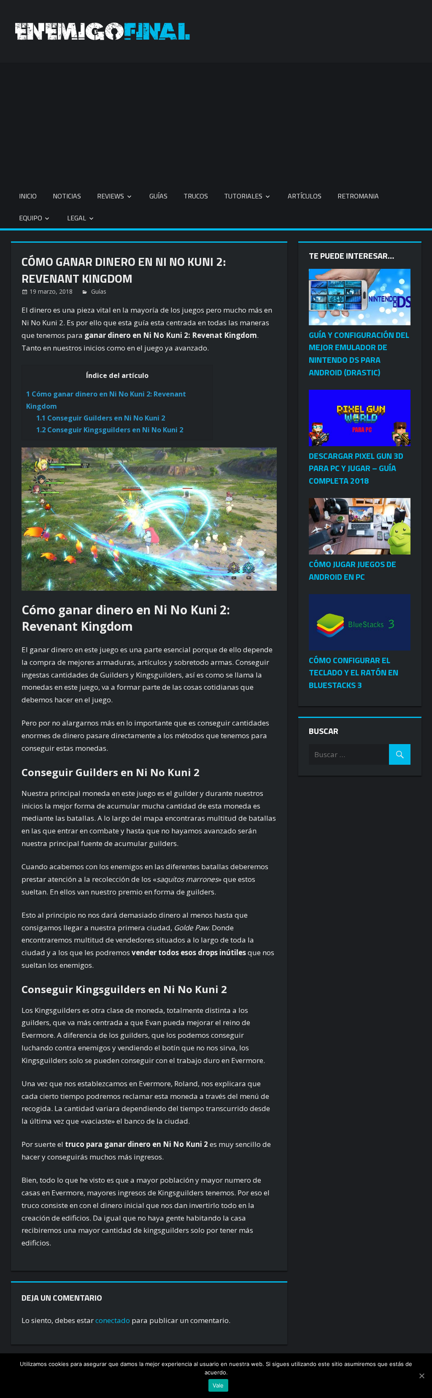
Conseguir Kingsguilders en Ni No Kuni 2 (109, 429)
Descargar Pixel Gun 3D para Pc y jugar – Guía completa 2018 (356, 468)
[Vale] (421, 1375)
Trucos (196, 196)
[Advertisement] (216, 122)
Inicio (28, 196)
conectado (112, 1320)
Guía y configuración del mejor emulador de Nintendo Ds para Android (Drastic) (359, 353)
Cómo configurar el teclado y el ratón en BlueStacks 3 (353, 672)
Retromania (358, 196)
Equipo (30, 218)
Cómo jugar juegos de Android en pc (352, 570)
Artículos (304, 196)
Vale (218, 1385)
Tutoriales (243, 196)
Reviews (110, 196)
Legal (76, 218)
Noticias (67, 196)
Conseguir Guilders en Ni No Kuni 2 (100, 418)
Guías (158, 196)
